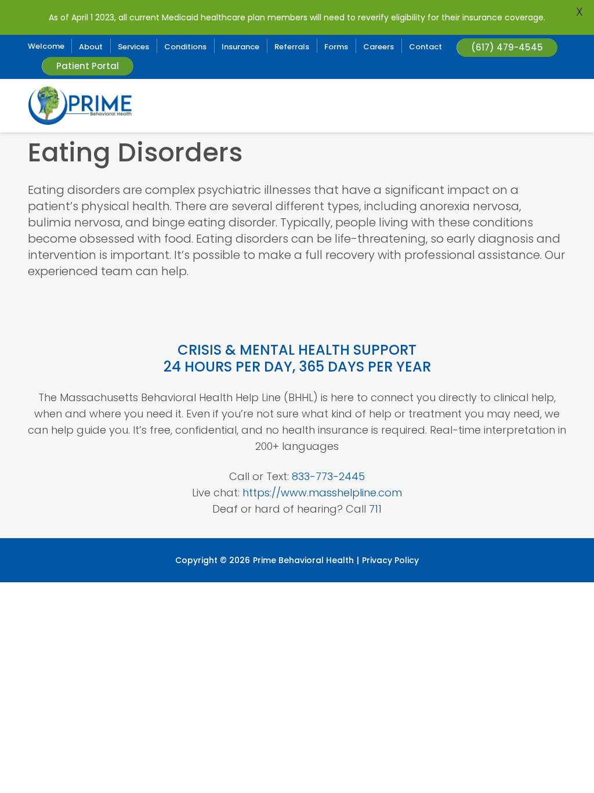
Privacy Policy (390, 560)
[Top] (551, 778)
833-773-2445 (328, 476)
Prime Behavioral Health (303, 560)
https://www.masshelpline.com (322, 492)
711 (375, 509)
